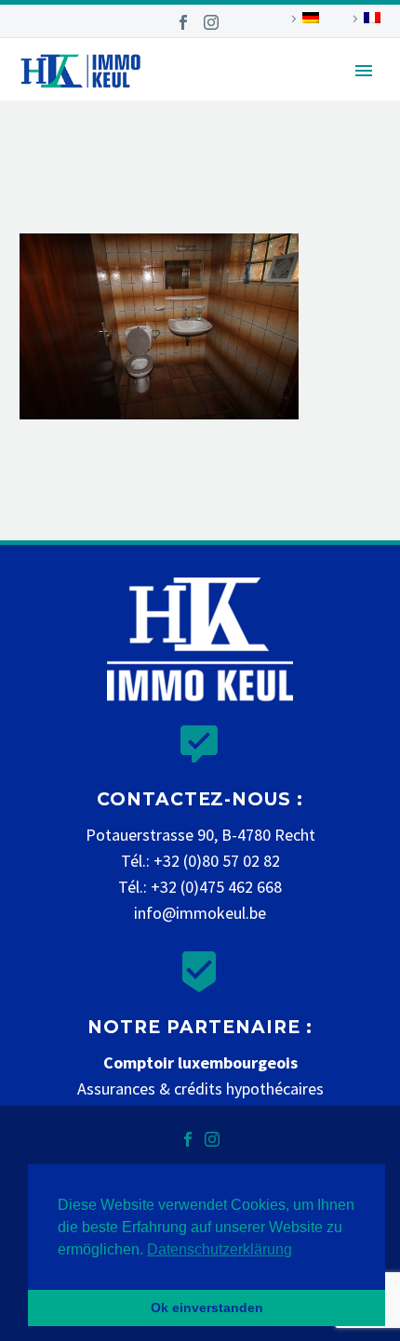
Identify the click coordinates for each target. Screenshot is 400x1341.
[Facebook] (183, 22)
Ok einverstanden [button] (207, 1307)
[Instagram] (211, 22)
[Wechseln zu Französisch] (363, 19)
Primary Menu (363, 71)
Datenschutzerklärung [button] (219, 1249)
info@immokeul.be (200, 912)
